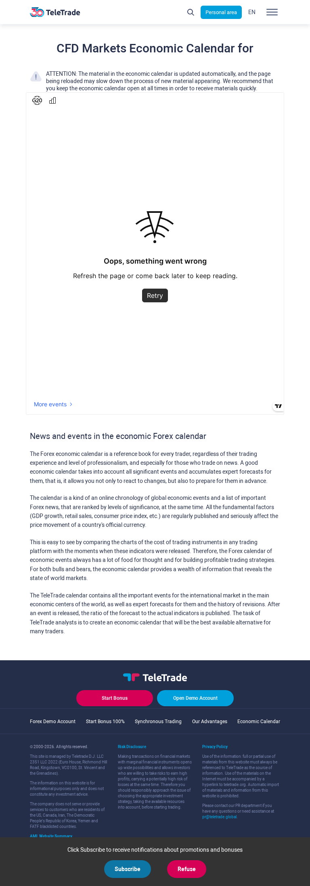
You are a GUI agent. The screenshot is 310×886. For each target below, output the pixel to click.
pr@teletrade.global (219, 817)
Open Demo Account (195, 698)
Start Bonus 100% (105, 721)
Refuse (187, 869)
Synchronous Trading (158, 721)
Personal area (221, 12)
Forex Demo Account (52, 721)
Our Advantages (209, 721)
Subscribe (127, 869)
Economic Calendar (258, 721)
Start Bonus (115, 698)
